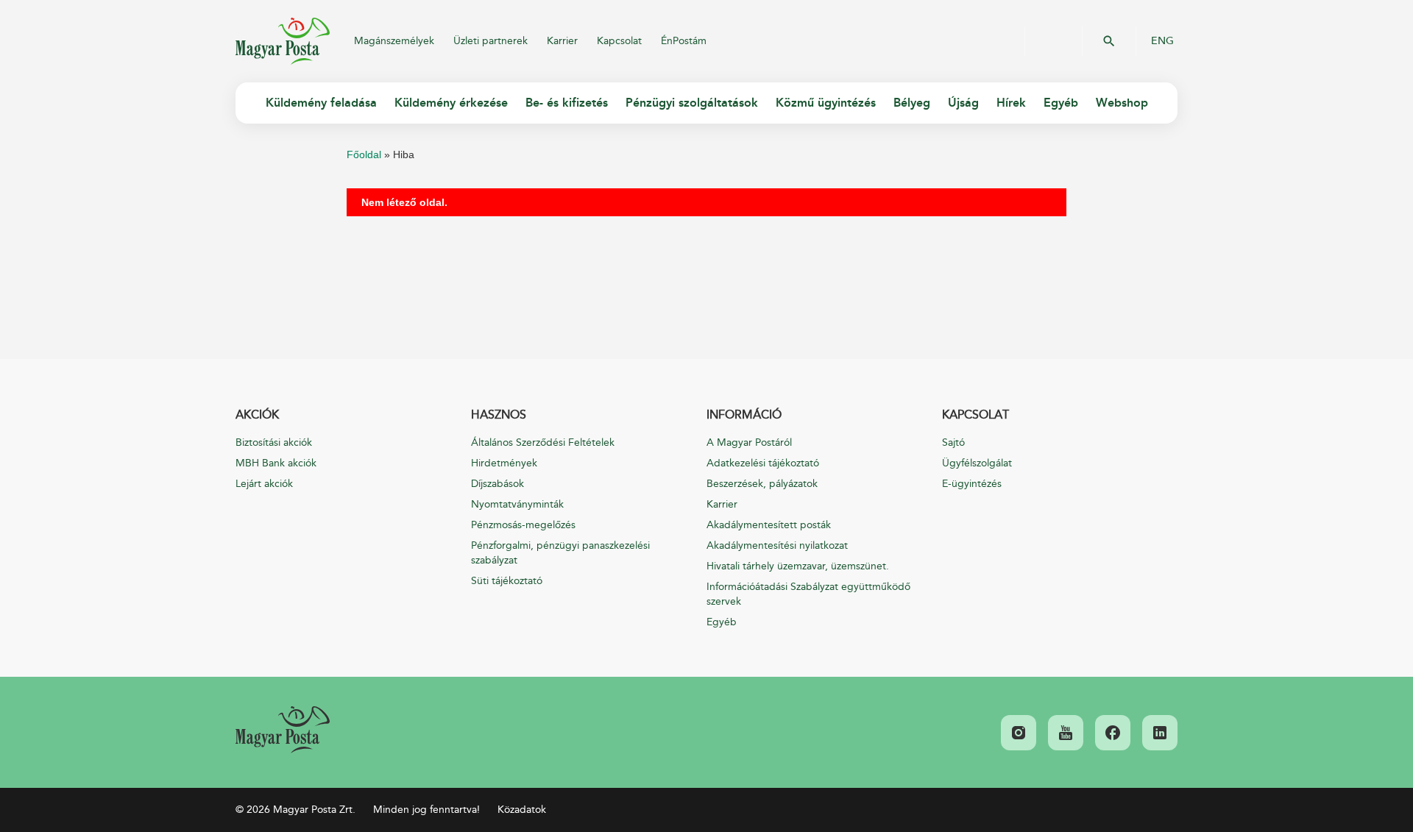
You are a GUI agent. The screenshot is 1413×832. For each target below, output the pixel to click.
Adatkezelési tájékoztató (762, 463)
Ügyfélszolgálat (977, 463)
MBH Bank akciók (276, 463)
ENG (1162, 41)
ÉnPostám (683, 41)
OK (1109, 41)
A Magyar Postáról (749, 442)
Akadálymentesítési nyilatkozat (777, 545)
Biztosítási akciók (274, 442)
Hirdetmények (504, 463)
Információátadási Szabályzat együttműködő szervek (808, 594)
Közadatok (521, 809)
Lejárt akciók (264, 483)
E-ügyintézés (972, 483)
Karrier (562, 41)
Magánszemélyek (394, 41)
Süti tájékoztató (506, 581)
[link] (283, 729)
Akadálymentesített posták (768, 525)
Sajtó (953, 442)
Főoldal (364, 154)
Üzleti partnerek (490, 41)
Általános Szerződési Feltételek (543, 442)
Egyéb (721, 622)
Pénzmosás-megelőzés (523, 525)
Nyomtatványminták (517, 504)
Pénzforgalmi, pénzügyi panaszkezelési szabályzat (560, 552)
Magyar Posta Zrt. (283, 41)
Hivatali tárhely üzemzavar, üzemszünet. (797, 566)
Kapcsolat (619, 41)
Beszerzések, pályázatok (762, 483)
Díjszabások (497, 483)
